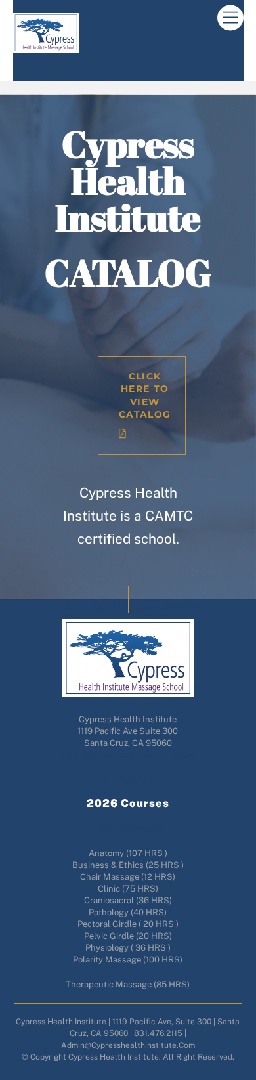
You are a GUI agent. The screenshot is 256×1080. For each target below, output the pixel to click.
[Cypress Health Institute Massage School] (46, 46)
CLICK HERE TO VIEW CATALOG (145, 395)
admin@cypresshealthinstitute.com (128, 755)
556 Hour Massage (127, 829)
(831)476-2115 (128, 778)
